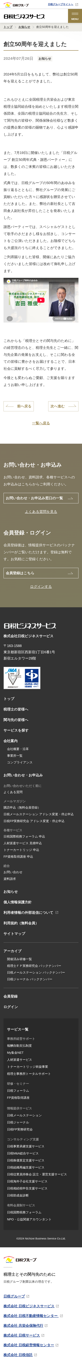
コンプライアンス (20, 762)
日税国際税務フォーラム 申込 (24, 836)
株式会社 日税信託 (18, 1355)
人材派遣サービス (19, 1059)
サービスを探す (16, 730)
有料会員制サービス (21, 1205)
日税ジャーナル (18, 1122)
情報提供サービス (19, 1108)
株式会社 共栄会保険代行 (23, 1325)
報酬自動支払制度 (19, 1045)
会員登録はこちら (20, 573)
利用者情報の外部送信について (28, 912)
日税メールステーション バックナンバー (36, 972)
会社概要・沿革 (18, 749)
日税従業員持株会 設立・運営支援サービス (37, 1174)
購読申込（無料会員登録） (22, 807)
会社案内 (11, 741)
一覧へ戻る (41, 423)
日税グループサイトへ (60, 4)
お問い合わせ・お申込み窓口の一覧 (34, 498)
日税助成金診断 (18, 1195)
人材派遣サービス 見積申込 (23, 843)
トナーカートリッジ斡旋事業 (27, 1066)
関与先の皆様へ (16, 720)
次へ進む (58, 406)
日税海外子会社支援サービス (27, 1181)
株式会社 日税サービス (22, 1335)
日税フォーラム (18, 1090)
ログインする (41, 587)
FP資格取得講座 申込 (18, 856)
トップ (9, 699)
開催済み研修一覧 (19, 959)
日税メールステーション (24, 1115)
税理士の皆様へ (16, 709)
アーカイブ (13, 951)
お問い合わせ (13, 872)
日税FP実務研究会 (20, 1129)
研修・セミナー (18, 1083)
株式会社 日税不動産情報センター (31, 1316)
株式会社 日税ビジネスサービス (29, 1306)
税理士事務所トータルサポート (29, 1073)
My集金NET (15, 1052)
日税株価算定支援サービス (26, 1160)
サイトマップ (14, 934)
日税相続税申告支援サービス (27, 1188)
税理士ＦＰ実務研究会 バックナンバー (34, 965)
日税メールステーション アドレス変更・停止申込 (39, 814)
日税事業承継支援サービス (26, 1146)
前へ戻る (24, 406)
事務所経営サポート (21, 1038)
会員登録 (11, 996)
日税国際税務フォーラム (24, 1212)
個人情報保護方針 (18, 902)
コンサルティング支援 (23, 1139)
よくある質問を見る (41, 512)
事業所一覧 (15, 755)
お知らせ (11, 892)
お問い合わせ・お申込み (23, 775)
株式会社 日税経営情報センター (29, 1345)
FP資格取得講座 (18, 1097)
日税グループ (14, 1296)
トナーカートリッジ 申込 (21, 850)
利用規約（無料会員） (21, 923)
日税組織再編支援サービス (26, 1167)
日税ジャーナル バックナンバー (29, 979)
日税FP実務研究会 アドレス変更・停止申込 (34, 821)
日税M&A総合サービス (23, 1153)
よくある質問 (13, 792)
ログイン (11, 1007)
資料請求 (10, 879)
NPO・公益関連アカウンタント (29, 1219)
